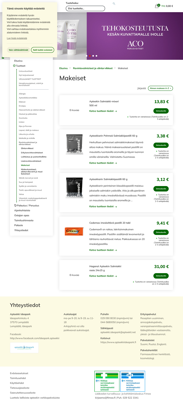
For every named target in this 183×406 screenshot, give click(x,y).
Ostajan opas (21, 215)
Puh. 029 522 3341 (128, 397)
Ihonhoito (23, 118)
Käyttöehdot (17, 382)
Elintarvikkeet (27, 148)
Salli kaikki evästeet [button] (42, 50)
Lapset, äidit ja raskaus (29, 130)
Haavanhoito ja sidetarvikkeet (32, 110)
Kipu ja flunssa (25, 126)
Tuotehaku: (72, 2)
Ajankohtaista (22, 210)
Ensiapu (22, 106)
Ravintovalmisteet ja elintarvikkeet (28, 143)
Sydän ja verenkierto (28, 186)
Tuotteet (20, 65)
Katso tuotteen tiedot (101, 111)
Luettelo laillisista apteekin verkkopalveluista (35, 397)
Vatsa (21, 194)
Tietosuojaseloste (19, 387)
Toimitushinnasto (23, 220)
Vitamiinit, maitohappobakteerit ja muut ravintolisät (33, 199)
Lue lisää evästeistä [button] (17, 38)
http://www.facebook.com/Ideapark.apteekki (34, 338)
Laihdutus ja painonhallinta (33, 156)
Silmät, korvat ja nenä (28, 178)
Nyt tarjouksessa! (26, 75)
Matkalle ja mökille (27, 138)
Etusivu (18, 60)
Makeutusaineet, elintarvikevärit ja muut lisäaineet (31, 171)
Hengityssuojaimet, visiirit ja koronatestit (31, 84)
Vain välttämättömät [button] (18, 50)
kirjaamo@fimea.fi (105, 397)
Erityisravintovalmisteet (32, 152)
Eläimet (22, 102)
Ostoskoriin (161, 111)
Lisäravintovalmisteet (31, 161)
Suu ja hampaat (26, 182)
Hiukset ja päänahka (28, 114)
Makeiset (25, 165)
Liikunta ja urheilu (26, 134)
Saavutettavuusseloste (22, 392)
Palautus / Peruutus (28, 205)
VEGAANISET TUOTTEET (30, 79)
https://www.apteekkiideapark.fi (118, 342)
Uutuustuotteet (25, 71)
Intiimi (21, 122)
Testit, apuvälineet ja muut (30, 190)
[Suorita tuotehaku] (114, 3)
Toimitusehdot (18, 378)
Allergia (22, 94)
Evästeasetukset (19, 373)
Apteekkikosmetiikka (28, 98)
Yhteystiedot (21, 230)
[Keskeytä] (2, 57)
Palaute (18, 225)
